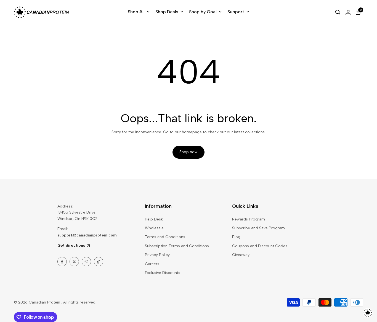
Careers (152, 264)
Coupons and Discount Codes (259, 246)
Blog (236, 237)
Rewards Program (248, 219)
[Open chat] (368, 313)
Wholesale (154, 228)
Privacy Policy (157, 254)
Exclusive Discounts (162, 272)
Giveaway (240, 254)
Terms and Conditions (165, 237)
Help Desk (154, 219)
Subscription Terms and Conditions (177, 246)
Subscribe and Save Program (258, 228)
